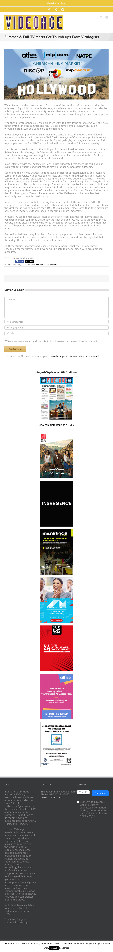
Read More (64, 947)
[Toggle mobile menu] (107, 17)
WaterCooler (40, 265)
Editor (9, 265)
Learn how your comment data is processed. (74, 356)
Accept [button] (54, 948)
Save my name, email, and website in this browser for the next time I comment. (52, 341)
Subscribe (100, 793)
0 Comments (51, 265)
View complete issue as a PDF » (57, 424)
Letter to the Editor (51, 797)
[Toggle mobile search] (101, 17)
